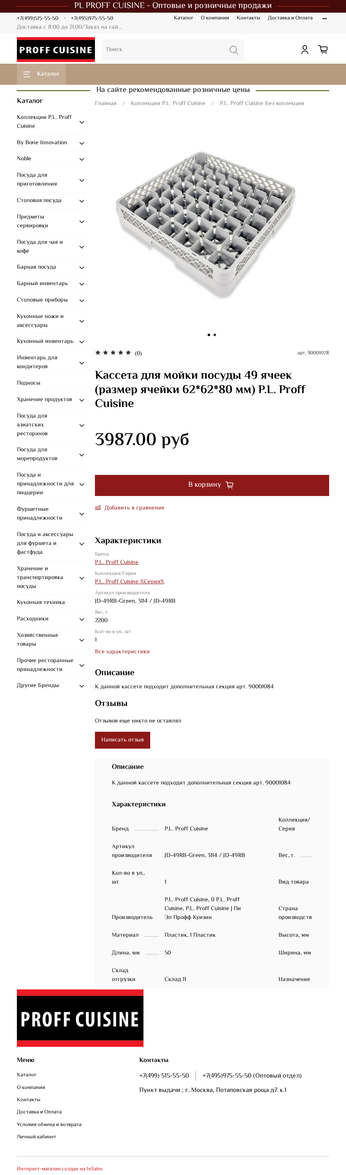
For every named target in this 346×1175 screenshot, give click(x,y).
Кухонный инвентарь (45, 341)
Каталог (183, 18)
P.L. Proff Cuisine (116, 562)
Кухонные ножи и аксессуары (40, 321)
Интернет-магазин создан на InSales (60, 1169)
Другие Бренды (38, 685)
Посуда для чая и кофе (40, 247)
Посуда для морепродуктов (37, 454)
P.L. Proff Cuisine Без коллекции (262, 103)
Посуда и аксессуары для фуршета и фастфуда (45, 543)
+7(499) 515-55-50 (164, 1076)
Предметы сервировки (32, 222)
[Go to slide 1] (209, 335)
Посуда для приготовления (37, 180)
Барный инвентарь (42, 283)
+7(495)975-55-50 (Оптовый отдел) (252, 1076)
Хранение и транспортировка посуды (40, 577)
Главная (105, 103)
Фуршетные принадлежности (39, 514)
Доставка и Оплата (290, 18)
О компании (215, 18)
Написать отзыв (122, 740)
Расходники (33, 619)
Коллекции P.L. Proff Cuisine (168, 103)
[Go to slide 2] (215, 335)
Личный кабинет (36, 1137)
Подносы (29, 383)
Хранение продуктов (44, 399)
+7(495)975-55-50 (92, 18)
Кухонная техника (41, 602)
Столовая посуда (39, 200)
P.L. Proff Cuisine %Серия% (129, 582)
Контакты (248, 18)
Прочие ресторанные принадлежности (45, 665)
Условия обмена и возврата (49, 1125)
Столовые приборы (42, 300)
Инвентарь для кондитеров (37, 362)
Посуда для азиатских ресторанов (32, 425)
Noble (24, 159)
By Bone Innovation (42, 143)
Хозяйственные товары (37, 640)
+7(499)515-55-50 (37, 18)
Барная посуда (36, 267)
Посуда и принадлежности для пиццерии (45, 484)
